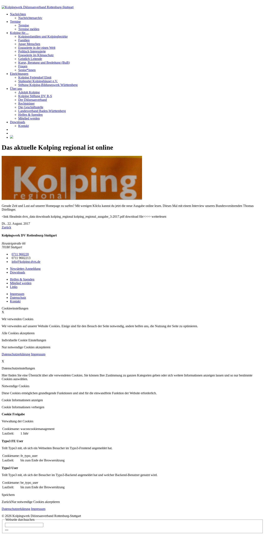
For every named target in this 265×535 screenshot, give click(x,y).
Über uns (16, 88)
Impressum (38, 354)
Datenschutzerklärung (16, 354)
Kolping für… (19, 33)
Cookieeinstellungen (15, 308)
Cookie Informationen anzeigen (22, 400)
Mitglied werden (29, 118)
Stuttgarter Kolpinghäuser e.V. (38, 81)
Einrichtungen (19, 73)
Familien (24, 40)
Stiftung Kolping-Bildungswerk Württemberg (48, 85)
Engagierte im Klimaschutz (36, 55)
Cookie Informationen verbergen (23, 407)
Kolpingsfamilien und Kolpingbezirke (43, 36)
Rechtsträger (26, 103)
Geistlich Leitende (30, 59)
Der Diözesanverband (32, 100)
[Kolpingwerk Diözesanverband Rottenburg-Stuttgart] (37, 7)
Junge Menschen (29, 44)
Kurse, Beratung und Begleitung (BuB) (44, 62)
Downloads (17, 122)
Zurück (6, 227)
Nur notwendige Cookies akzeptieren (35, 502)
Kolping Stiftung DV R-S (35, 96)
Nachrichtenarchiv (30, 18)
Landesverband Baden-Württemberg (42, 111)
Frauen (22, 66)
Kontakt (23, 126)
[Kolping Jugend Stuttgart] (11, 137)
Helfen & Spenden (30, 114)
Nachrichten (18, 14)
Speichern (8, 495)
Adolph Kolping (29, 92)
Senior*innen (27, 70)
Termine (15, 21)
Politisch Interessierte (32, 51)
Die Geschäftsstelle (30, 107)
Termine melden (28, 29)
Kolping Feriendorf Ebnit (34, 77)
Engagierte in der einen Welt (36, 47)
